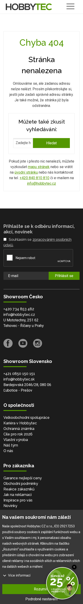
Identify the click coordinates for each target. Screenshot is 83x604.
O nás (8, 451)
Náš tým (10, 445)
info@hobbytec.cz (41, 183)
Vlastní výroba (15, 440)
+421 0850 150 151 (19, 373)
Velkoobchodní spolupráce (26, 417)
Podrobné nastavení (41, 599)
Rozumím (41, 589)
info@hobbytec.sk (19, 379)
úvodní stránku (26, 172)
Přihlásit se (64, 276)
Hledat (51, 143)
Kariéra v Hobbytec (20, 423)
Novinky (10, 506)
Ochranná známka (18, 428)
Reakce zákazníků (19, 489)
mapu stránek (39, 167)
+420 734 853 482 (18, 309)
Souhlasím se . (37, 242)
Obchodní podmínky (20, 483)
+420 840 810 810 (34, 178)
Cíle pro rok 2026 (18, 434)
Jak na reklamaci (17, 494)
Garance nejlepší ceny (22, 478)
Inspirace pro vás (18, 500)
